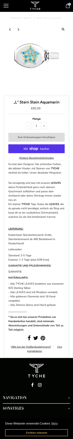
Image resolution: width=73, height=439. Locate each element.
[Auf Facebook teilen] (29, 339)
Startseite (16, 18)
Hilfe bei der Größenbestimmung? (31, 347)
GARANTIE (15, 271)
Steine (27, 18)
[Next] (19, 29)
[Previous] (10, 29)
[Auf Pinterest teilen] (43, 339)
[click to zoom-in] (63, 29)
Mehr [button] (54, 423)
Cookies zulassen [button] (36, 432)
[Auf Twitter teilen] (35, 339)
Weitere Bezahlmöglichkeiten (36, 158)
